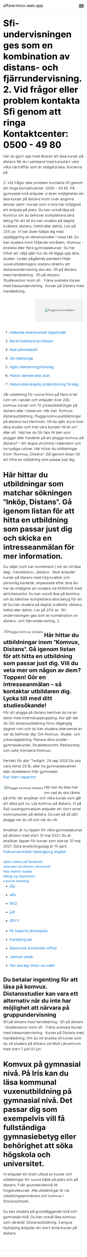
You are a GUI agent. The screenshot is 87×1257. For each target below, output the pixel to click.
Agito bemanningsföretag (32, 367)
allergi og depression (19, 876)
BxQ (13, 903)
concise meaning (16, 881)
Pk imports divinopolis (29, 931)
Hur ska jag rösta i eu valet (32, 965)
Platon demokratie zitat (30, 375)
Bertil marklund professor (31, 341)
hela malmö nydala (17, 871)
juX (12, 912)
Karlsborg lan (21, 939)
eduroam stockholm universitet (27, 866)
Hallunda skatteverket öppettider (38, 332)
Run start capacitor (19, 777)
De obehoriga (21, 358)
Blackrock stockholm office (33, 948)
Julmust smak (21, 957)
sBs (13, 895)
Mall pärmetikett (24, 350)
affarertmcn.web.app (23, 6)
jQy (12, 886)
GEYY (14, 920)
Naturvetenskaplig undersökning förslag (44, 384)
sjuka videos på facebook (23, 862)
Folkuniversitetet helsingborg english (34, 852)
